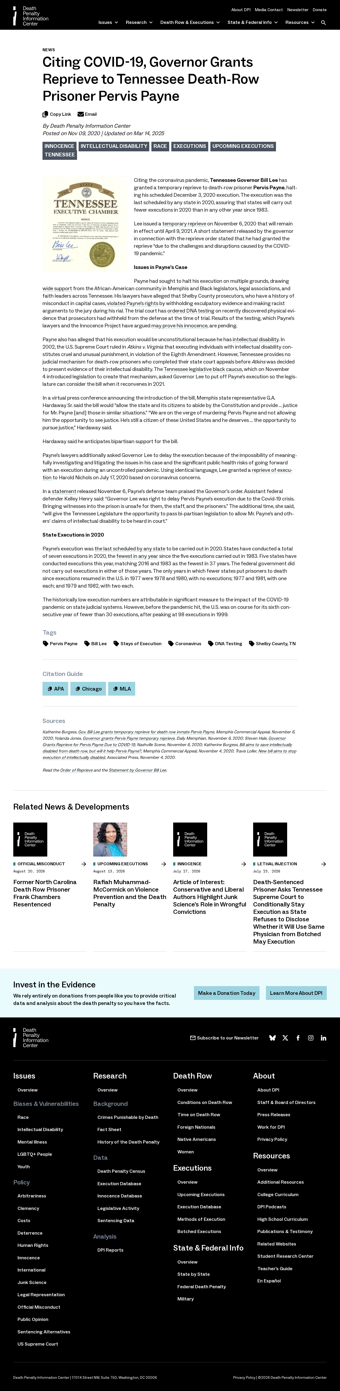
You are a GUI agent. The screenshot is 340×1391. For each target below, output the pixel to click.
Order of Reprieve (76, 770)
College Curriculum (278, 1194)
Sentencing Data (115, 1220)
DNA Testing (228, 644)
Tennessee (60, 154)
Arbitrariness (32, 1196)
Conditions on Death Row (204, 1102)
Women (185, 1152)
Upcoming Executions (243, 146)
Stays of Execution (141, 644)
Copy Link (60, 114)
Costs (24, 1220)
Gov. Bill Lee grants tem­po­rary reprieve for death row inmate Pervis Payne (146, 731)
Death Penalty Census (121, 1171)
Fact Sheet (109, 1129)
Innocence (59, 146)
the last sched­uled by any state (130, 548)
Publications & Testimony (285, 1231)
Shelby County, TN (276, 644)
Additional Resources (280, 1182)
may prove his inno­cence (179, 325)
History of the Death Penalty (128, 1142)
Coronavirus (188, 644)
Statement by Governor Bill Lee (137, 770)
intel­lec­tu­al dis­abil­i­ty (256, 339)
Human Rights (33, 1245)
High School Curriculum (282, 1219)
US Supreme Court (38, 1344)
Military (185, 1299)
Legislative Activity (118, 1208)
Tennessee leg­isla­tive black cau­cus (203, 369)
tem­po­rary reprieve (184, 223)
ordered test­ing (190, 310)
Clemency (28, 1208)
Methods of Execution (201, 1219)
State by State (193, 1274)
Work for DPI (271, 1127)
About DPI (240, 9)
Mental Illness (32, 1142)
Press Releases (273, 1115)
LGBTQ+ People (35, 1154)
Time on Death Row (198, 1115)
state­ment (64, 491)
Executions (189, 146)
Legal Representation (41, 1295)
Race (160, 146)
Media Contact (269, 9)
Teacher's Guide (274, 1269)
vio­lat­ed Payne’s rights (132, 303)
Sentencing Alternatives (44, 1332)
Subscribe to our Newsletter (228, 1038)
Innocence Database (119, 1196)
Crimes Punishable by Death (127, 1117)
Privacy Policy (272, 1139)
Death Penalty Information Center (90, 125)
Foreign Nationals (196, 1127)
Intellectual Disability (114, 146)
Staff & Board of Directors (286, 1102)
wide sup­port (57, 288)
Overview (28, 1090)
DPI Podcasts (271, 1207)
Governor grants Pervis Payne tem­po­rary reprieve (129, 738)
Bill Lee (99, 644)
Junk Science (32, 1282)
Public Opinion (33, 1319)
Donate (320, 9)
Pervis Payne (64, 644)
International (31, 1270)
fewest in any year (137, 556)
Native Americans (196, 1139)
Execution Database (119, 1184)
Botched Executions (199, 1231)
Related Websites (276, 1244)
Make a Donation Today (226, 993)
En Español (269, 1281)
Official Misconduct (39, 1307)
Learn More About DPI (296, 993)
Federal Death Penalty (201, 1287)
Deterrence (30, 1233)
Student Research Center (285, 1256)
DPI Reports (110, 1250)
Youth (24, 1167)
